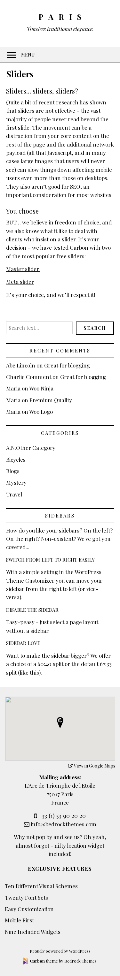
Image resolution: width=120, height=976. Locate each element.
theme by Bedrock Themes (63, 961)
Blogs (13, 470)
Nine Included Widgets (32, 931)
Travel (14, 494)
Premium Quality (50, 400)
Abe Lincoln (20, 365)
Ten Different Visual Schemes (41, 885)
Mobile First (19, 920)
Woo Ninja (41, 388)
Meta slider (20, 281)
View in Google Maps (94, 766)
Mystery (16, 482)
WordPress (80, 951)
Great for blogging (67, 365)
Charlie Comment (28, 376)
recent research (58, 102)
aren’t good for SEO (55, 186)
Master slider (23, 268)
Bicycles (16, 459)
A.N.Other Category (30, 447)
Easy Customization (29, 908)
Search (95, 328)
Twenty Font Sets (26, 897)
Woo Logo (41, 411)
